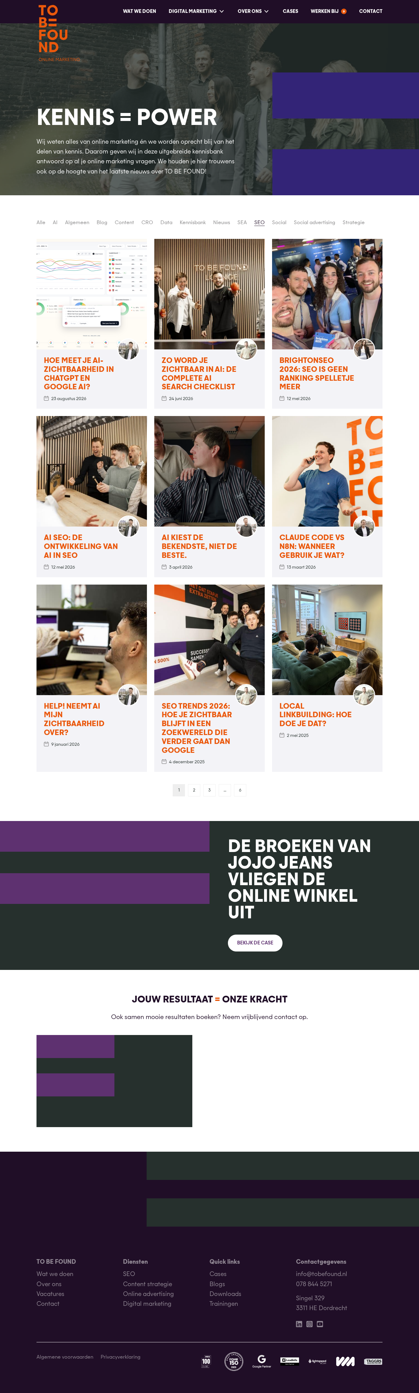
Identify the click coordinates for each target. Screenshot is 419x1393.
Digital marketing (147, 1304)
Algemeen (77, 222)
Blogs (217, 1284)
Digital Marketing (193, 11)
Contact (370, 11)
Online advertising (148, 1294)
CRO (147, 222)
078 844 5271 (314, 1284)
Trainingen (224, 1304)
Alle (41, 222)
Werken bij (325, 11)
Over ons (250, 11)
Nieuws (221, 222)
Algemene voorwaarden (65, 1357)
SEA (242, 222)
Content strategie (147, 1284)
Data (166, 222)
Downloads (225, 1294)
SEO (259, 222)
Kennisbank (193, 222)
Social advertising (314, 222)
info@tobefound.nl (321, 1275)
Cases (290, 11)
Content (124, 222)
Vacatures (50, 1294)
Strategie (354, 222)
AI (55, 222)
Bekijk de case (255, 943)
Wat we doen (139, 11)
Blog (102, 222)
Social (279, 222)
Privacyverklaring (120, 1357)
